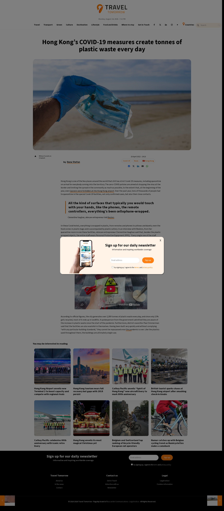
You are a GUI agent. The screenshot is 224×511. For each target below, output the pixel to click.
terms (137, 267)
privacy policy (147, 267)
